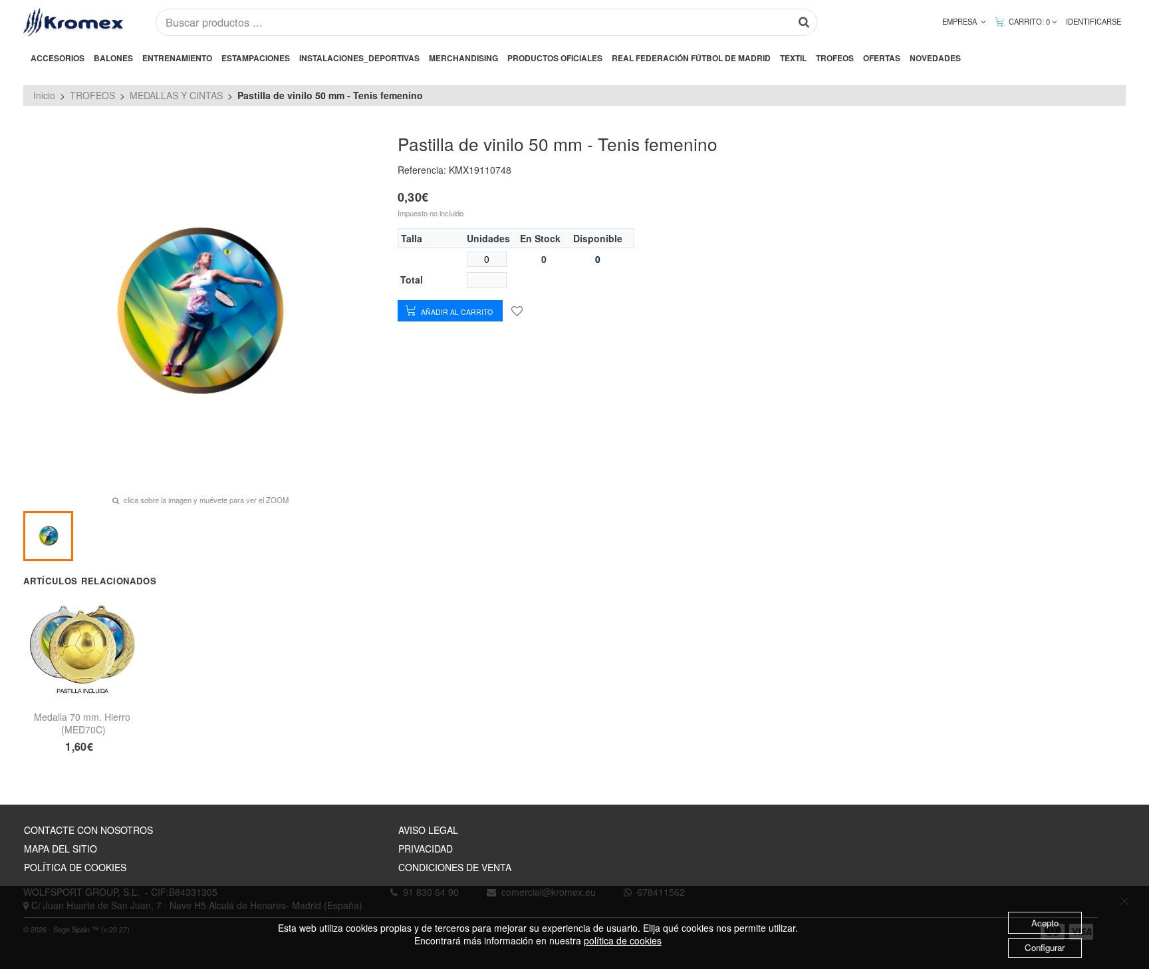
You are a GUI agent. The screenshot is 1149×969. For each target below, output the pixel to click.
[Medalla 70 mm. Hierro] (82, 644)
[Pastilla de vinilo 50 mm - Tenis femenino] (48, 535)
